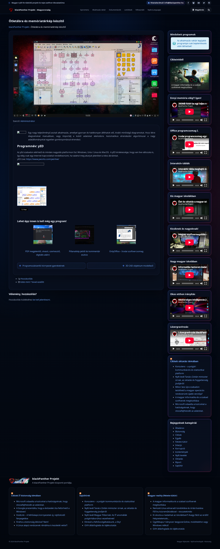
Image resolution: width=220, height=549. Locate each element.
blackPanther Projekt (19, 27)
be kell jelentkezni (41, 299)
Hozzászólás (27, 278)
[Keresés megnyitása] (209, 10)
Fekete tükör (181, 441)
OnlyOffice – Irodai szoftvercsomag (126, 251)
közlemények (181, 452)
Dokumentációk (115, 10)
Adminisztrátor (27, 121)
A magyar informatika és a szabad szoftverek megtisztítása (186, 86)
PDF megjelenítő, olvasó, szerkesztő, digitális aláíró (42, 253)
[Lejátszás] (173, 120)
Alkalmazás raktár (99, 10)
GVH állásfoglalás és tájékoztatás (100, 525)
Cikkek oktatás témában (184, 361)
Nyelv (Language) (154, 10)
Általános (179, 428)
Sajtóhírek (84, 495)
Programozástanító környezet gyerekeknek (44, 265)
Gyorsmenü (84, 10)
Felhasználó (140, 10)
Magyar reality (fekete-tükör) (162, 495)
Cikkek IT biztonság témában (26, 495)
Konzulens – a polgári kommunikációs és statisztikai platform (189, 370)
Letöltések (128, 10)
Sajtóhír (179, 465)
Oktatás (179, 458)
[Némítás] (201, 120)
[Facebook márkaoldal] (188, 3)
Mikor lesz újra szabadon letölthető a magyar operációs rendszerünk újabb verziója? (189, 390)
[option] (189, 76)
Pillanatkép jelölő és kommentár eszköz (84, 253)
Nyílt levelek (181, 455)
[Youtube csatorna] (199, 3)
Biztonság (180, 431)
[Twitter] (204, 3)
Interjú (178, 445)
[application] (189, 111)
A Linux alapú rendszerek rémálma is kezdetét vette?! (41, 525)
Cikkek (178, 435)
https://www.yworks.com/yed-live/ (42, 159)
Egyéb (178, 438)
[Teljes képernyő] (205, 120)
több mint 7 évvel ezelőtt (32, 282)
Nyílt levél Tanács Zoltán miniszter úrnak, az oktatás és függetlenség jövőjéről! (191, 380)
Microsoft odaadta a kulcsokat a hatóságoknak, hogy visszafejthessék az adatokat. (190, 407)
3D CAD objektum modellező (139, 265)
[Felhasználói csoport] (193, 3)
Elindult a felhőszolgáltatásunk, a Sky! (103, 522)
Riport (178, 462)
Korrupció (180, 448)
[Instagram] (209, 3)
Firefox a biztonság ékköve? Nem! (32, 522)
